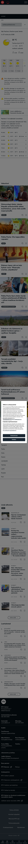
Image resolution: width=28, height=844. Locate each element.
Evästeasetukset (14, 435)
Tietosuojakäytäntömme (16, 419)
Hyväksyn (14, 439)
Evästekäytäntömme (7, 419)
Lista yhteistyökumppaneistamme (9, 430)
